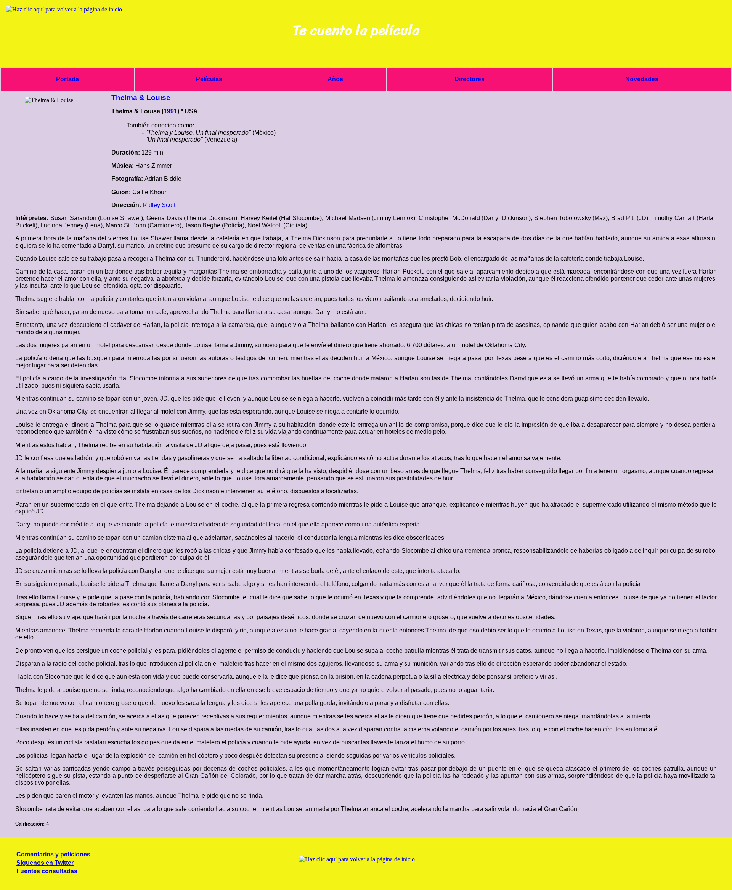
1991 (170, 111)
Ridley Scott (159, 205)
